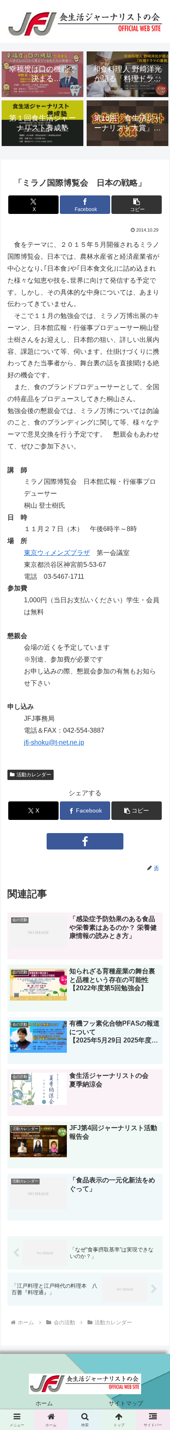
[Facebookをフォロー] (85, 841)
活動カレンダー (34, 775)
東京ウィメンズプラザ (57, 552)
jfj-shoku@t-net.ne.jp (54, 742)
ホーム (44, 1403)
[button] (136, 204)
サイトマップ (126, 1403)
